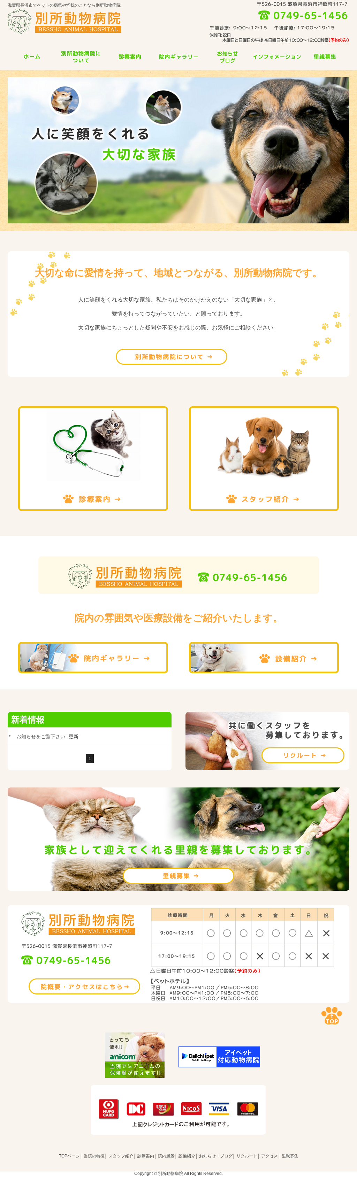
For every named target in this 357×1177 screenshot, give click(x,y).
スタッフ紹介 (264, 458)
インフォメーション (276, 57)
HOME (32, 57)
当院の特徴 (80, 57)
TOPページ (69, 1156)
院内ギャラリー (178, 57)
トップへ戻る (331, 1016)
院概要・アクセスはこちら (84, 986)
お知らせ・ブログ (216, 1156)
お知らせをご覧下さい (40, 736)
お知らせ (227, 57)
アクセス (269, 1156)
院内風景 (166, 1156)
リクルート (267, 741)
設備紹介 (264, 657)
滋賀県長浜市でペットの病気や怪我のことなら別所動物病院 (64, 5)
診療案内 (129, 57)
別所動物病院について (171, 357)
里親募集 (325, 57)
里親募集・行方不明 (178, 876)
